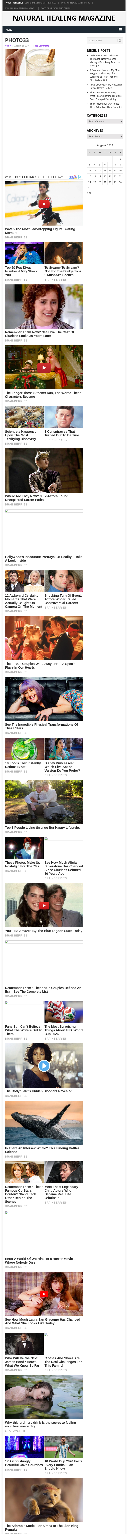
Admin (8, 46)
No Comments (42, 46)
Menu (9, 29)
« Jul (89, 192)
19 (99, 176)
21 (110, 176)
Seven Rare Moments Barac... (40, 3)
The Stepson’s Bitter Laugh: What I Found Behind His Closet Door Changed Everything (106, 96)
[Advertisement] (44, 102)
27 (105, 182)
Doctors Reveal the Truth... (56, 8)
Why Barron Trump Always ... (20, 8)
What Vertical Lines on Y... (75, 3)
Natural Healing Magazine (64, 18)
